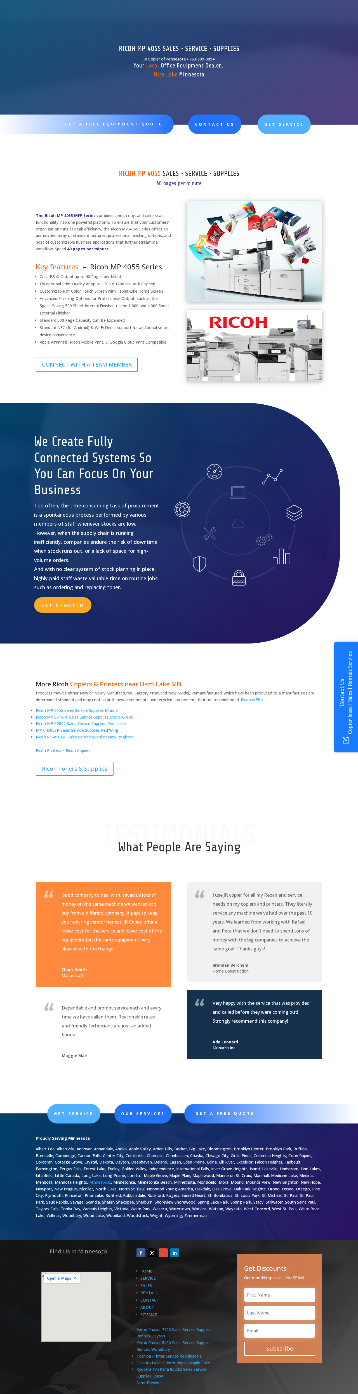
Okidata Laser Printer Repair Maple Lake (173, 1362)
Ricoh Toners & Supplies (74, 768)
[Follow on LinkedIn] (174, 1252)
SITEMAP (148, 1314)
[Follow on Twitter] (152, 1252)
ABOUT (147, 1307)
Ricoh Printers (48, 750)
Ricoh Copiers (78, 750)
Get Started (62, 605)
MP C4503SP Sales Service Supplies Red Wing (77, 730)
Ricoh (61, 684)
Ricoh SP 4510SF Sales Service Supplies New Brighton (85, 737)
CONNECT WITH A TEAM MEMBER (87, 364)
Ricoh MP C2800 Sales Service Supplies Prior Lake (81, 723)
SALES (146, 1285)
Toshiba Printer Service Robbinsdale (169, 1356)
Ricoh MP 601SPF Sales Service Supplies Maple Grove (84, 717)
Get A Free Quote (225, 1113)
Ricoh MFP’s (252, 699)
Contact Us (215, 124)
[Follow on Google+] (163, 1252)
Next (141, 1382)
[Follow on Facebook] (140, 1252)
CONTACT (149, 1300)
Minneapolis (100, 1182)
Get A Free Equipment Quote (113, 124)
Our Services (143, 1113)
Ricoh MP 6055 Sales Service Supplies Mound (77, 710)
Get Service (284, 124)
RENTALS (149, 1292)
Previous (154, 1382)
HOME (146, 1271)
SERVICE (148, 1278)
